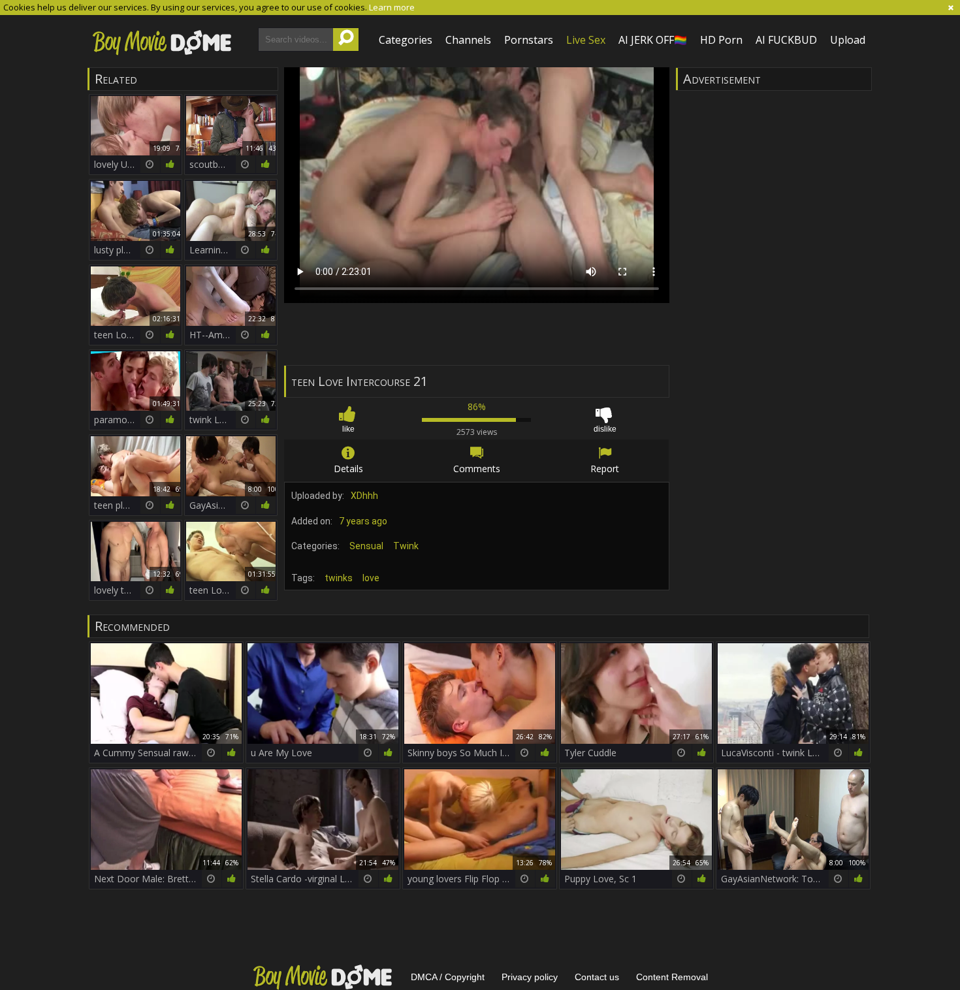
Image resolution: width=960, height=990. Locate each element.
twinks (339, 578)
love (370, 578)
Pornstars (528, 40)
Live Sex (585, 40)
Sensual (366, 546)
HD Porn (721, 40)
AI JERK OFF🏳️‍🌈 (652, 40)
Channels (468, 40)
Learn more (392, 7)
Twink (406, 546)
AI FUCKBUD (786, 40)
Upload (847, 40)
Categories (405, 40)
